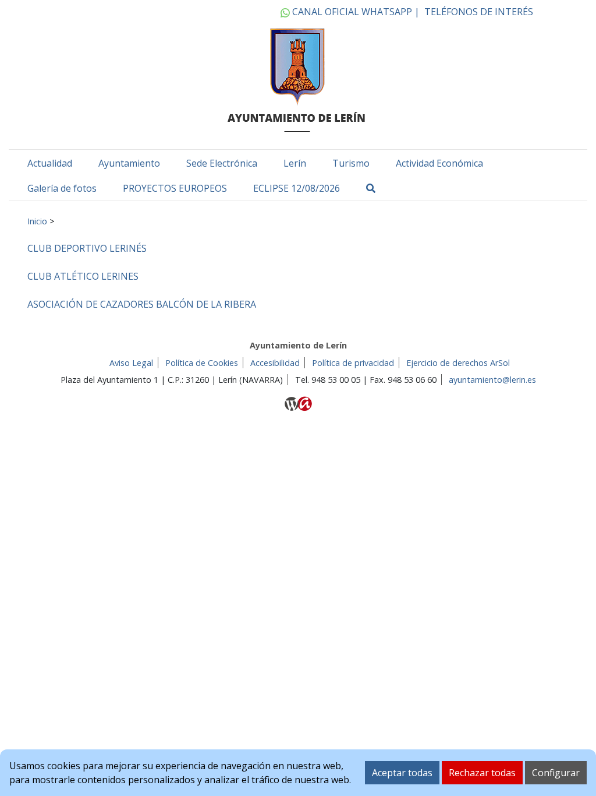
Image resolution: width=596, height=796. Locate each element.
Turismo (351, 163)
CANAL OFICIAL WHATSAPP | (355, 11)
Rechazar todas (482, 772)
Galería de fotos (62, 188)
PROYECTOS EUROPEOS (175, 188)
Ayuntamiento (129, 163)
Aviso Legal (131, 362)
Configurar (556, 772)
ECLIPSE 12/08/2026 (296, 188)
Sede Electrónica (221, 163)
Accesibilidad (275, 362)
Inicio (37, 221)
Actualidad (49, 163)
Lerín (294, 163)
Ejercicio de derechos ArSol (458, 362)
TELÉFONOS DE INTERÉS (478, 11)
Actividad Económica (439, 163)
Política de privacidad (353, 362)
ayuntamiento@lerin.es (492, 379)
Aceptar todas (402, 772)
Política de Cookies (201, 362)
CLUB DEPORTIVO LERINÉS (87, 248)
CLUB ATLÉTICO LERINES (83, 276)
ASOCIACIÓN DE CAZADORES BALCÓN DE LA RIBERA (141, 304)
